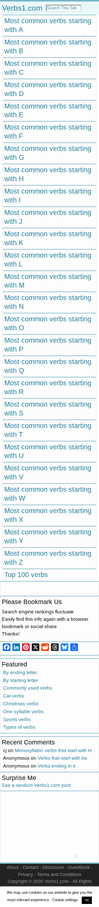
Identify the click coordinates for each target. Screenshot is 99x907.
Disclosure (53, 867)
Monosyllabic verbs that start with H (53, 750)
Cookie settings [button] (65, 900)
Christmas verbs (21, 703)
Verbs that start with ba (62, 758)
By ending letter (20, 672)
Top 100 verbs (26, 575)
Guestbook (79, 867)
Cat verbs (13, 695)
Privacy (25, 874)
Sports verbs (17, 719)
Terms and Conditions (59, 874)
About (13, 867)
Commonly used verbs (27, 688)
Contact (30, 867)
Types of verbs (19, 727)
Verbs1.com (22, 8)
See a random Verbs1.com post (36, 785)
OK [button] (87, 900)
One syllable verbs (23, 711)
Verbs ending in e (57, 766)
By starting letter (20, 680)
